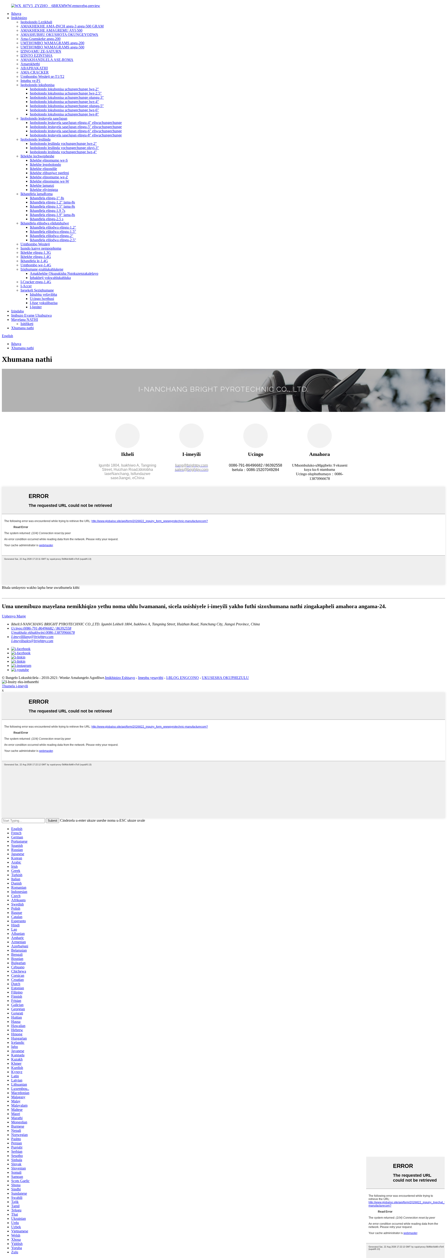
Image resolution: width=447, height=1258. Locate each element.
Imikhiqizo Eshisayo (120, 678)
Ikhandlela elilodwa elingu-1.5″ (53, 232)
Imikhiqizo (19, 18)
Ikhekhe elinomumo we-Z (49, 177)
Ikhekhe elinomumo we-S (49, 160)
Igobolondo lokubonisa (37, 85)
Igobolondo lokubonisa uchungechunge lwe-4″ (64, 102)
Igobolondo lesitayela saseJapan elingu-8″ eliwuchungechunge (76, 135)
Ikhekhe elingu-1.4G (35, 257)
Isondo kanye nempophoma (40, 248)
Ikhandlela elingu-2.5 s (46, 219)
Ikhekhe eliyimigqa (44, 190)
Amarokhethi (30, 64)
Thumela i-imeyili (15, 686)
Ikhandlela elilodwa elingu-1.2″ (53, 227)
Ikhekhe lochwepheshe (37, 156)
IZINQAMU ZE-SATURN (40, 51)
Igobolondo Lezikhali (36, 22)
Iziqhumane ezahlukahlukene (41, 269)
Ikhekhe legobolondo (45, 164)
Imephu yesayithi (150, 678)
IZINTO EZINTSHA (36, 56)
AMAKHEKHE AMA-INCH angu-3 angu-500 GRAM (62, 26)
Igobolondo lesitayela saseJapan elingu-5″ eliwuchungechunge (76, 127)
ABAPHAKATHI (34, 68)
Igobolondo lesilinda (35, 139)
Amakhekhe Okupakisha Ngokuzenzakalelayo (64, 273)
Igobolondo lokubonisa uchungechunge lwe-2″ (64, 89)
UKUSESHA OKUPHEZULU (225, 678)
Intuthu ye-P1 (30, 81)
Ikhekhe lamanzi (42, 185)
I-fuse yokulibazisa (44, 303)
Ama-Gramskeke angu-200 (40, 39)
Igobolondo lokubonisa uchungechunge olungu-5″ (67, 106)
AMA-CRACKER (34, 72)
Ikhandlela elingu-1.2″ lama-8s (52, 202)
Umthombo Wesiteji (35, 244)
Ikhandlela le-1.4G (34, 261)
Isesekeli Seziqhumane (37, 290)
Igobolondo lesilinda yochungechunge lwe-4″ (63, 152)
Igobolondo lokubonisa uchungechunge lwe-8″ (64, 114)
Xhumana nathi (22, 328)
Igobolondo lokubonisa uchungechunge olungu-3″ (67, 97)
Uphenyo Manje (14, 616)
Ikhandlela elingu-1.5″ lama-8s (52, 206)
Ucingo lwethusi (42, 299)
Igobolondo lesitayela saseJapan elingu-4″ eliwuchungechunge (76, 123)
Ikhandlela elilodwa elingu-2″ (51, 236)
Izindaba (17, 311)
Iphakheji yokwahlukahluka (50, 278)
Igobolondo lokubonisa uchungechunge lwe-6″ (64, 110)
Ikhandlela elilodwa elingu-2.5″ (53, 240)
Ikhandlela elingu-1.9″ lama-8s (52, 215)
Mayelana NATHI (24, 320)
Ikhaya (16, 14)
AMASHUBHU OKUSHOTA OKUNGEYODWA (59, 35)
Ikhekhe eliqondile (43, 169)
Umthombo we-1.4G (35, 265)
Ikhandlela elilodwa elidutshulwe (44, 223)
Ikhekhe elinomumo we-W (49, 181)
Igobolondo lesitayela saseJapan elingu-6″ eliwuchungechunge (76, 131)
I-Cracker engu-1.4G (35, 282)
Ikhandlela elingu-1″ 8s (47, 198)
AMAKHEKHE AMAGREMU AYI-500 (51, 30)
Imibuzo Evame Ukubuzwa (31, 315)
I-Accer (26, 286)
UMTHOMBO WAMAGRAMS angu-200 (52, 43)
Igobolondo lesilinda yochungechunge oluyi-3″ (64, 148)
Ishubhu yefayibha (43, 294)
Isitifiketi (26, 324)
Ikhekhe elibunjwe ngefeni (49, 173)
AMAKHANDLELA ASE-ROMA (46, 60)
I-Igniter (36, 307)
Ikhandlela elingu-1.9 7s (47, 211)
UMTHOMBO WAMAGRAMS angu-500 (52, 47)
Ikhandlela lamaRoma (36, 194)
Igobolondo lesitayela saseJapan (43, 118)
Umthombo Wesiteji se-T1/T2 (42, 76)
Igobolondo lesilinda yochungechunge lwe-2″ (63, 144)
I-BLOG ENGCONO (182, 678)
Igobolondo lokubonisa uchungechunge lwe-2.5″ (66, 93)
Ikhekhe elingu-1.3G (35, 252)
